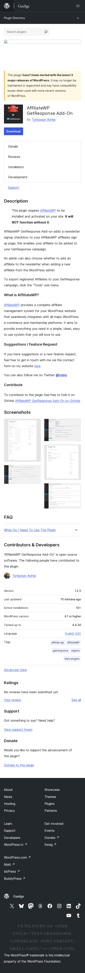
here (37, 366)
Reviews (14, 157)
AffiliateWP (48, 210)
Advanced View (15, 670)
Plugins (49, 804)
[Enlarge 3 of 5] (76, 424)
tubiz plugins (72, 658)
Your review (12, 700)
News (8, 797)
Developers (12, 838)
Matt (9, 864)
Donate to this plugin (19, 765)
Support (13, 188)
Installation (16, 167)
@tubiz (61, 375)
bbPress (12, 871)
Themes (50, 797)
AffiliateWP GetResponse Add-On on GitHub (47, 401)
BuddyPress (15, 879)
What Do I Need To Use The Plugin (30, 530)
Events (49, 831)
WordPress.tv (15, 845)
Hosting (9, 804)
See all (76, 700)
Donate (51, 838)
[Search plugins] (46, 32)
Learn (8, 824)
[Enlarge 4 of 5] (76, 450)
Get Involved (53, 824)
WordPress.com (17, 857)
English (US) (73, 633)
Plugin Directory (14, 18)
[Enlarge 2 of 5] (36, 470)
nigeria (75, 650)
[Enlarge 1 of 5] (36, 424)
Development (17, 177)
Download (14, 131)
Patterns (50, 811)
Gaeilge (18, 896)
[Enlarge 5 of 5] (76, 488)
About (8, 790)
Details (13, 146)
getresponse (60, 650)
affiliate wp (57, 642)
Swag (50, 845)
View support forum (18, 730)
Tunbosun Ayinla (43, 120)
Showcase (52, 790)
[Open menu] (78, 6)
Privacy (9, 811)
